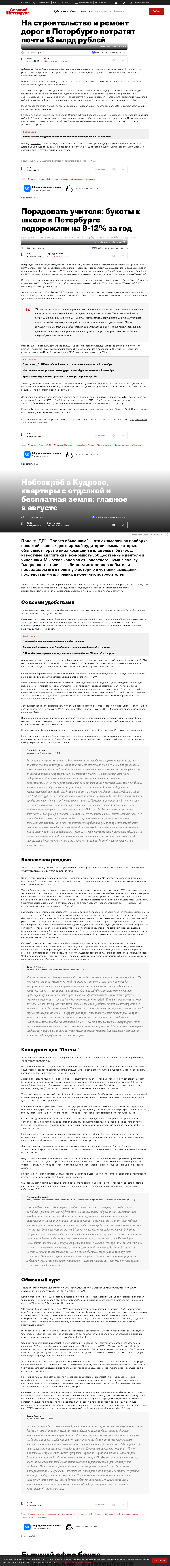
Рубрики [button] (60, 11)
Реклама (119, 11)
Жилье (136, 1514)
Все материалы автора (55, 61)
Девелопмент (27, 1517)
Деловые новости (122, 445)
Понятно (160, 1560)
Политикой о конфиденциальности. (73, 1562)
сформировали (138, 419)
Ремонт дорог (77, 178)
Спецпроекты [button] (80, 11)
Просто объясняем (36, 1514)
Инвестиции (42, 1517)
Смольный (90, 178)
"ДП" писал (34, 143)
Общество (136, 445)
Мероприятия (103, 11)
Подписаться (85, 2)
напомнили (46, 409)
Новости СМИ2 (29, 197)
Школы (91, 445)
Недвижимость (123, 1514)
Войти (156, 11)
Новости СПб (45, 178)
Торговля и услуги (104, 445)
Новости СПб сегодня (63, 445)
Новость (32, 178)
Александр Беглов (61, 178)
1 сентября (80, 445)
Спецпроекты (53, 1514)
